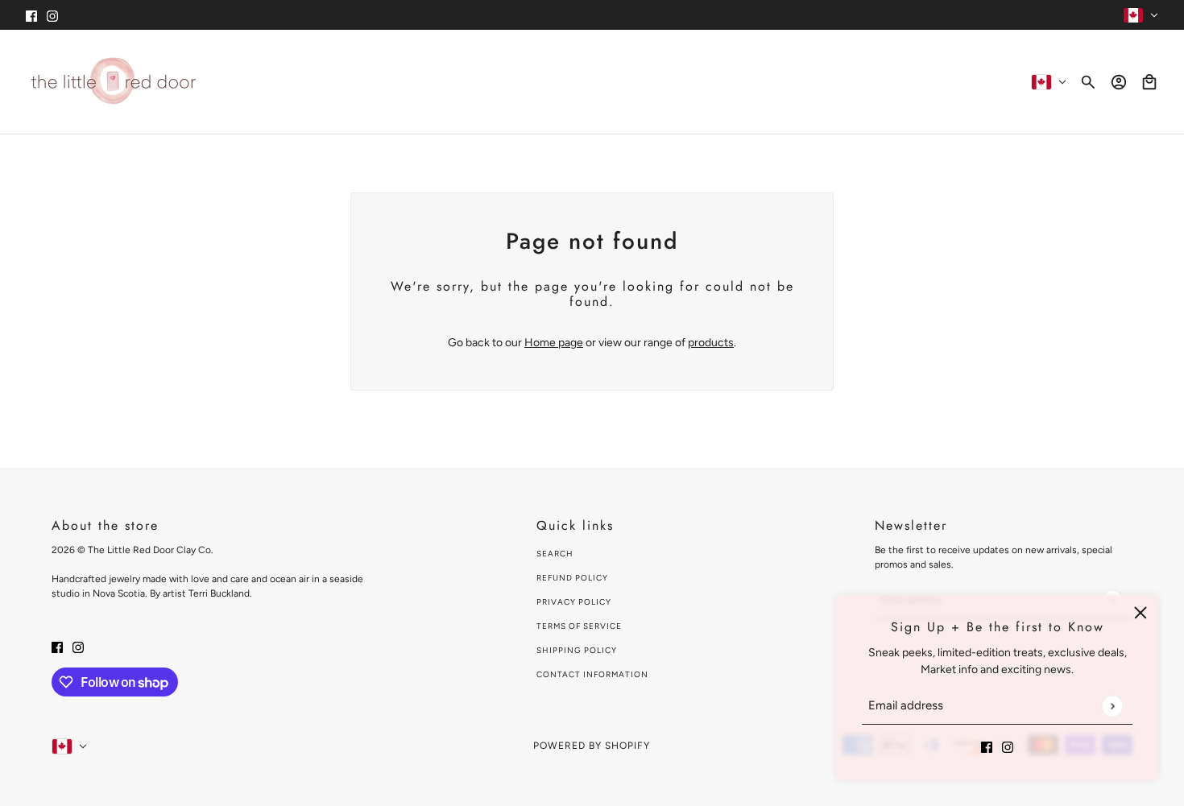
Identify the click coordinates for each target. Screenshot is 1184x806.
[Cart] (1149, 82)
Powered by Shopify (591, 745)
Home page (553, 342)
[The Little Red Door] (113, 82)
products (711, 342)
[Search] (1088, 82)
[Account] (1119, 82)
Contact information (592, 674)
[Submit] (1112, 706)
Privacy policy (573, 602)
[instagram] (52, 15)
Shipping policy (576, 650)
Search (554, 553)
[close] (1140, 613)
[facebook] (31, 15)
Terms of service (579, 626)
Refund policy (572, 577)
